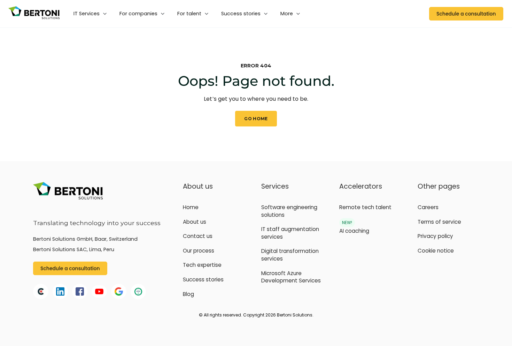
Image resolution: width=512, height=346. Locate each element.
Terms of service (439, 221)
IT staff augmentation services (290, 232)
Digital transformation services (290, 254)
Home (191, 207)
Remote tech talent (365, 207)
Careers (428, 207)
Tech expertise (202, 265)
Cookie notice (436, 250)
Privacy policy (435, 236)
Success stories (203, 279)
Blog (188, 294)
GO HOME (256, 118)
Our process (198, 250)
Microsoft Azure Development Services (291, 277)
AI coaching (354, 230)
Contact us (197, 236)
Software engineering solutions (289, 211)
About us (194, 221)
